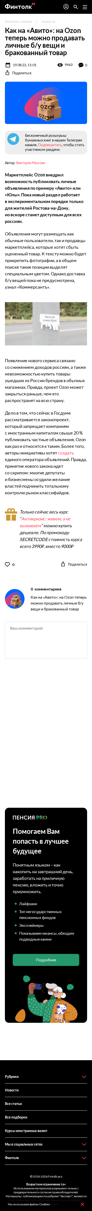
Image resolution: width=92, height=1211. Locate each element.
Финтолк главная (18, 21)
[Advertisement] (46, 737)
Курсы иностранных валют (26, 1131)
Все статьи (13, 1104)
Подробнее (46, 959)
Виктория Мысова (30, 163)
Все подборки (16, 1117)
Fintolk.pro (55, 1176)
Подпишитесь (50, 144)
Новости (48, 21)
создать (66, 452)
